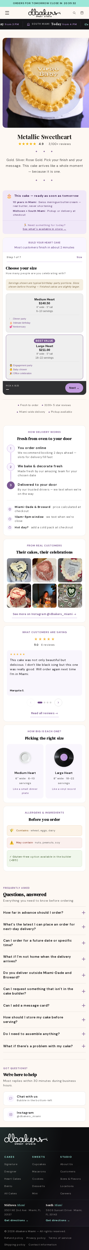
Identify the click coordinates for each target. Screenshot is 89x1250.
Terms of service (60, 1238)
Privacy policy (36, 1238)
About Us (66, 1164)
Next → (74, 388)
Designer (10, 1171)
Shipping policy (14, 1244)
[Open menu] (7, 13)
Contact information (43, 1244)
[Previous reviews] (31, 702)
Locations (67, 1186)
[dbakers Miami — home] (26, 1139)
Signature (10, 1164)
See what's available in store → (44, 229)
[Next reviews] (58, 702)
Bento (8, 1186)
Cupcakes (39, 1164)
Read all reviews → (44, 713)
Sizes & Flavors (70, 1179)
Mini (35, 1193)
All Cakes (10, 1193)
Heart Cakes (12, 1179)
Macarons (39, 1171)
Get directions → (16, 1220)
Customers (68, 1171)
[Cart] (82, 13)
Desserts (38, 1186)
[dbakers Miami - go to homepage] (44, 13)
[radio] (44, 313)
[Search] (74, 13)
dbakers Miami (26, 1231)
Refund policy (13, 1238)
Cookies (37, 1179)
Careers (65, 1193)
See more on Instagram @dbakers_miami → (44, 614)
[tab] (40, 702)
